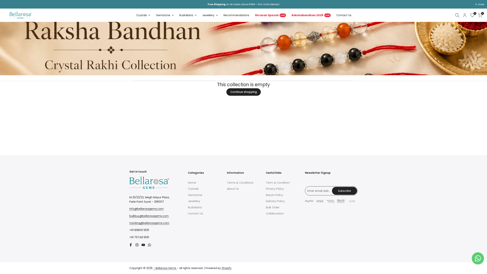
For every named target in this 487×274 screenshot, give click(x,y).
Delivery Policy (275, 201)
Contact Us (195, 213)
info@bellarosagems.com (146, 209)
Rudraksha (195, 207)
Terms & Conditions (240, 183)
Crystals (193, 189)
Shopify (227, 268)
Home (192, 183)
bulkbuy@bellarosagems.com (149, 216)
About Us (233, 189)
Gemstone (195, 195)
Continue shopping (243, 92)
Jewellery (194, 201)
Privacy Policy (275, 189)
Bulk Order (272, 207)
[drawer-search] (457, 15)
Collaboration (275, 213)
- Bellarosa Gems (165, 268)
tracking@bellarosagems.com (149, 223)
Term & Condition (278, 183)
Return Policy (274, 195)
